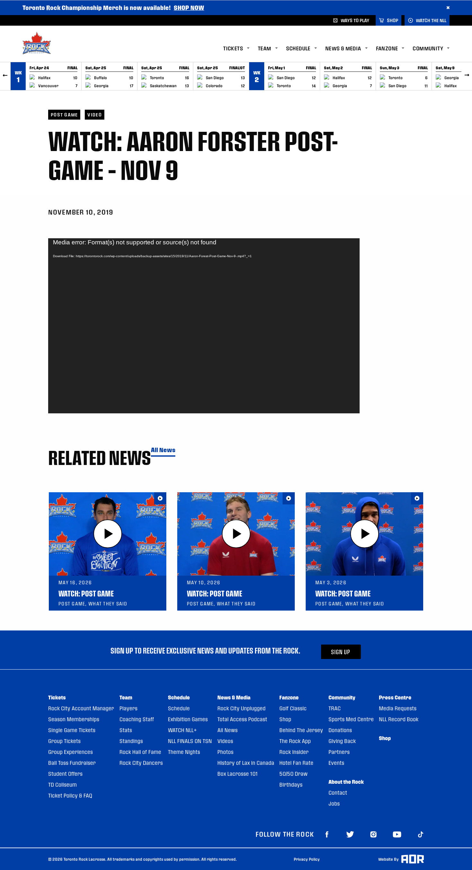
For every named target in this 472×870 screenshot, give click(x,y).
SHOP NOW (189, 7)
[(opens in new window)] (327, 834)
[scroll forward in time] (466, 76)
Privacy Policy (307, 859)
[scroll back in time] (5, 76)
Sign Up (340, 651)
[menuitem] (240, 48)
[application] (204, 325)
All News (163, 450)
